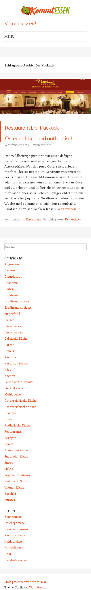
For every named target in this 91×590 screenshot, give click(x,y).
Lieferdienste (14, 409)
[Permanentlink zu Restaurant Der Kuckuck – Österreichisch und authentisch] (45, 118)
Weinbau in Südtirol (17, 502)
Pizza (8, 440)
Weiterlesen (68, 230)
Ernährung (11, 316)
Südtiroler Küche (16, 477)
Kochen (9, 397)
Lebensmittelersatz (18, 403)
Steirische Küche (16, 471)
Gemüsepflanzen (16, 550)
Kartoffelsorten (15, 556)
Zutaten (10, 521)
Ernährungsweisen (17, 329)
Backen (9, 291)
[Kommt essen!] (45, 10)
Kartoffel (10, 378)
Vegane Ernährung (17, 496)
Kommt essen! (20, 23)
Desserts (11, 304)
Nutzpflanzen (13, 569)
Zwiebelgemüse (15, 581)
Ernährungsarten (16, 322)
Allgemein (11, 285)
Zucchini (10, 515)
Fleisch (9, 341)
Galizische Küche (16, 360)
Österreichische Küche (20, 422)
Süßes (8, 490)
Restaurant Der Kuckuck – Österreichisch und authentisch (40, 142)
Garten (9, 366)
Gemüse (10, 372)
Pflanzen (10, 434)
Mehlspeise (12, 415)
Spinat (8, 465)
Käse (7, 391)
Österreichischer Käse (20, 428)
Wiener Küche (14, 508)
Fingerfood (12, 335)
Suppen (9, 484)
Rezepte (10, 459)
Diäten (9, 310)
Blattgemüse (13, 538)
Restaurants (33, 240)
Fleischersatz (14, 347)
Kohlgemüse (13, 563)
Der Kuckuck (73, 240)
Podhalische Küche (17, 446)
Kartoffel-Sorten (16, 384)
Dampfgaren (13, 298)
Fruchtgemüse (14, 544)
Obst (7, 575)
